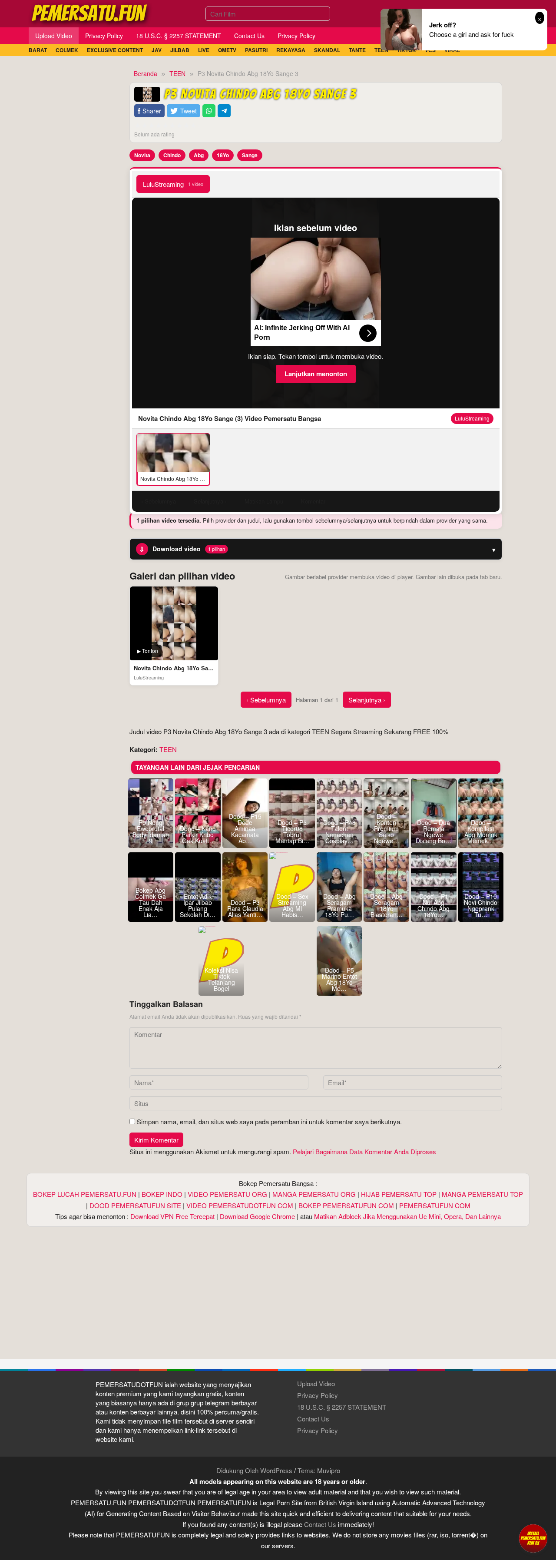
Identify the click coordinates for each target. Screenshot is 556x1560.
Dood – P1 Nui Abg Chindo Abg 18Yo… (433, 905)
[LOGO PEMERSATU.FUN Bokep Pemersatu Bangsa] (90, 12)
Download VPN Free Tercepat (172, 1216)
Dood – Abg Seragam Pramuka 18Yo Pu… (339, 905)
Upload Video (316, 1383)
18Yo (223, 155)
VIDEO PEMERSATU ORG (227, 1194)
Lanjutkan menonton (316, 373)
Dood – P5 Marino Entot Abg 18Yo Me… (339, 979)
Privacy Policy (317, 1395)
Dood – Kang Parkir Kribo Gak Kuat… (198, 834)
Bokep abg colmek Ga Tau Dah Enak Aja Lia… (150, 902)
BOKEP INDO (162, 1194)
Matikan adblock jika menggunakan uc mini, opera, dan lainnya (407, 1216)
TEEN (168, 749)
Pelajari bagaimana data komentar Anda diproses (364, 1151)
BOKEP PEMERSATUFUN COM (346, 1205)
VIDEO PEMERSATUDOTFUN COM (239, 1205)
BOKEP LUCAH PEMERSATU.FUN (84, 1194)
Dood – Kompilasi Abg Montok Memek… (480, 831)
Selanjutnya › (366, 699)
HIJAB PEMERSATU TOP (399, 1194)
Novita (142, 155)
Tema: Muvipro (319, 1470)
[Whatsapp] (208, 111)
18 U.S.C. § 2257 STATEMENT (341, 1406)
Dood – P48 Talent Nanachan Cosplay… (339, 831)
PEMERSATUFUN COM (434, 1205)
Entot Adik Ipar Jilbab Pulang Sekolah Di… (197, 905)
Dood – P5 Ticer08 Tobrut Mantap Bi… (292, 831)
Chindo (172, 155)
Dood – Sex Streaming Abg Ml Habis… (292, 905)
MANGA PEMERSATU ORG (314, 1194)
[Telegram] (224, 111)
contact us (320, 1524)
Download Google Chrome (257, 1216)
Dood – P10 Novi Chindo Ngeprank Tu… (480, 905)
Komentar (313, 501)
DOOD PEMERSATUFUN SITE (135, 1205)
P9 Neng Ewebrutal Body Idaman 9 (150, 831)
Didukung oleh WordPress (254, 1470)
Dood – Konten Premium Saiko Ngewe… (386, 828)
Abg (199, 155)
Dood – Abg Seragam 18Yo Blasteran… (386, 905)
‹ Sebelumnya (266, 699)
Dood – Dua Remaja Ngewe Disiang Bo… (433, 831)
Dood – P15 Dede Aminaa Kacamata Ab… (245, 828)
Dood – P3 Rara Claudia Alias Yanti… (245, 908)
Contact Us (313, 1418)
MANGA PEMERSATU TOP (482, 1194)
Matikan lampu (264, 501)
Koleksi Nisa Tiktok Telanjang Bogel (221, 979)
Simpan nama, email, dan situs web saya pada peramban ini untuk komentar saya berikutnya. (269, 1121)
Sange (250, 155)
